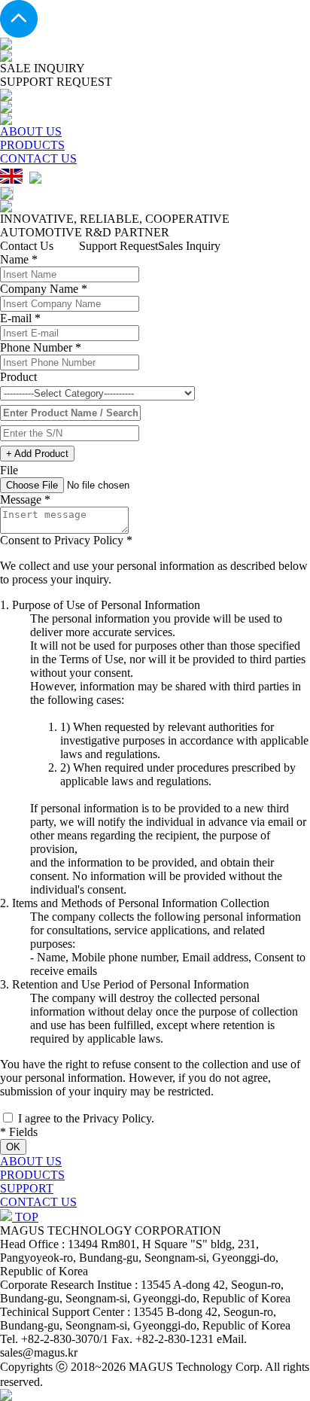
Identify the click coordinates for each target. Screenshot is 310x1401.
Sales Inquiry (189, 245)
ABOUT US (31, 131)
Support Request (118, 245)
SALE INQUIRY (42, 68)
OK (13, 1147)
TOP (25, 1217)
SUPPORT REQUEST (56, 81)
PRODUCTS (32, 145)
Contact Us (26, 245)
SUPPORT (26, 1188)
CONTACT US (38, 158)
